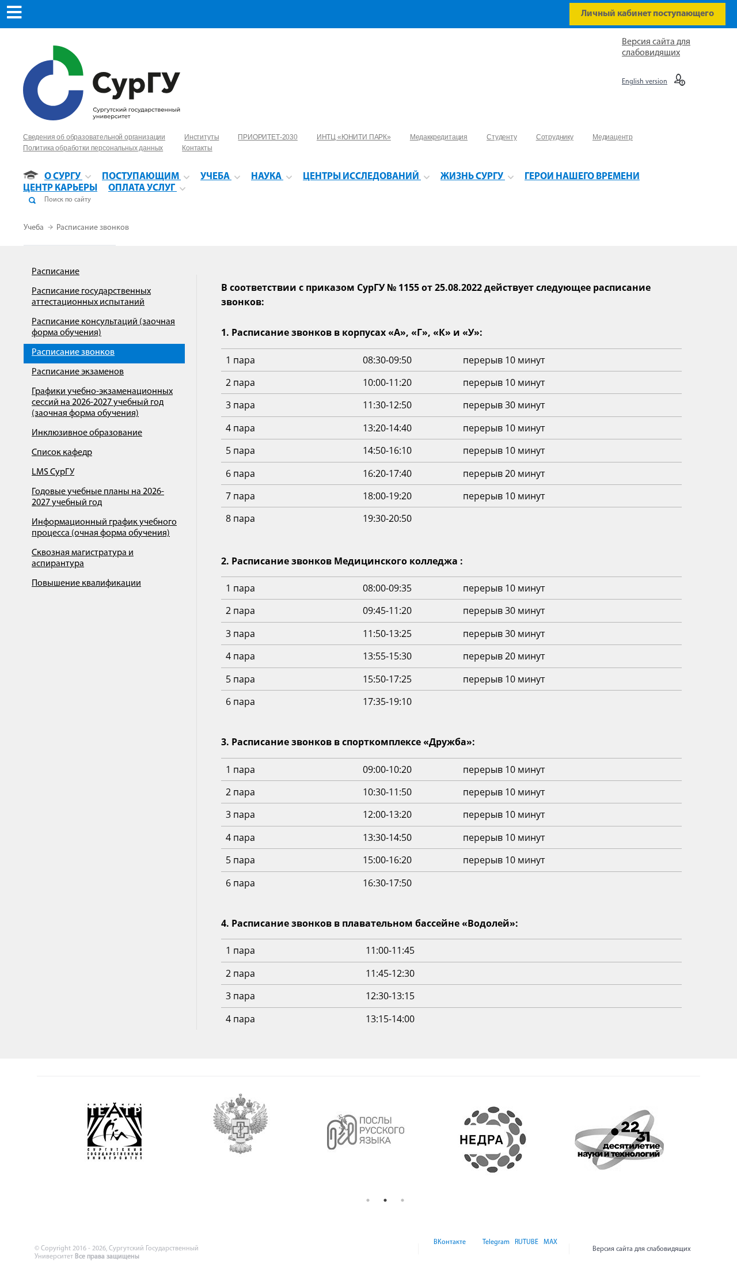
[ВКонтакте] (449, 1249)
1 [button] (368, 1200)
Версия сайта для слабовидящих (641, 1249)
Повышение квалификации (86, 583)
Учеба (34, 227)
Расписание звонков (92, 227)
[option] (133, 1140)
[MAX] (548, 1249)
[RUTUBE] (525, 1249)
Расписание (55, 271)
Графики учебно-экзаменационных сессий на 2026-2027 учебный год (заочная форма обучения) (102, 402)
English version (644, 81)
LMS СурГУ (53, 472)
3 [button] (402, 1200)
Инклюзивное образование (87, 433)
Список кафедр (62, 452)
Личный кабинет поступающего (647, 13)
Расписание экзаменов (78, 372)
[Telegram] (495, 1249)
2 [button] (385, 1200)
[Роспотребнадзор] (259, 1140)
